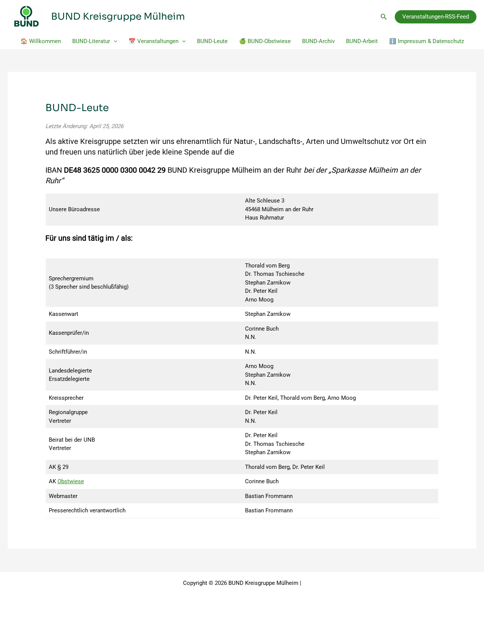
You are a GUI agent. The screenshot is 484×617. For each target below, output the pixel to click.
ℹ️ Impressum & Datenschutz (426, 41)
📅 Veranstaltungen (153, 41)
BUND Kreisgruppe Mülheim (118, 16)
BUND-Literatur (91, 41)
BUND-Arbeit (362, 41)
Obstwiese (70, 481)
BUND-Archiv (318, 41)
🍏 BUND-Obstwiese (265, 41)
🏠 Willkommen (40, 41)
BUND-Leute (212, 41)
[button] (383, 17)
